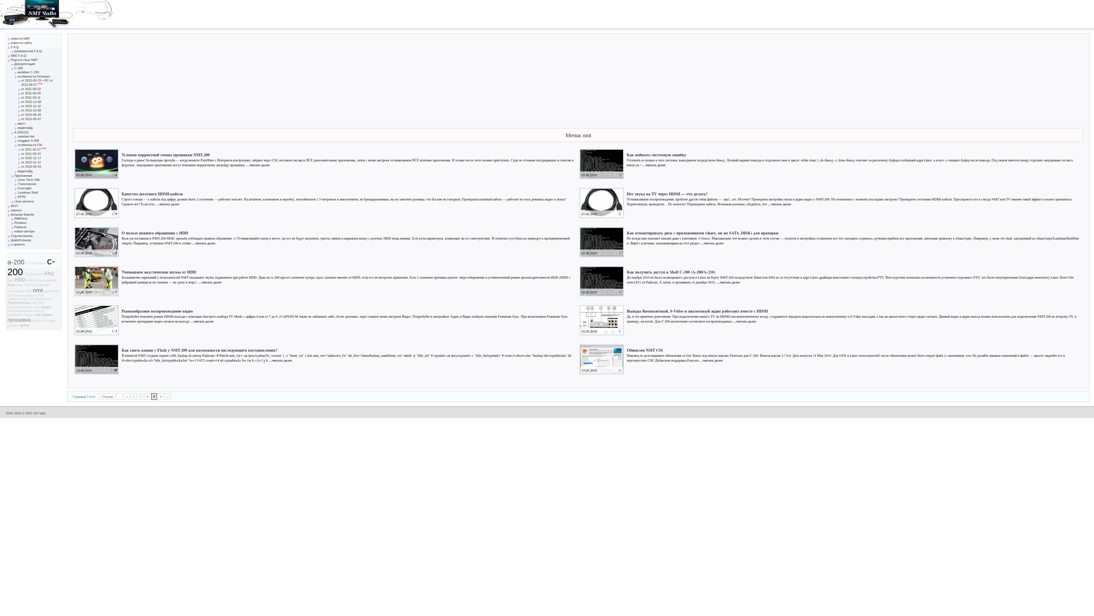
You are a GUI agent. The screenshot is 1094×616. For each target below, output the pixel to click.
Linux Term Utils (29, 179)
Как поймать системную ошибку (656, 155)
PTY (57, 291)
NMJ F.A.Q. (19, 55)
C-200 (18, 68)
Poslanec (20, 222)
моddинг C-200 (28, 72)
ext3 (41, 274)
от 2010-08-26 (31, 114)
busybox (40, 263)
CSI (26, 274)
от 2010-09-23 (31, 166)
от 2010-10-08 (31, 110)
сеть (43, 320)
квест (22, 123)
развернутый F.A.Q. (28, 51)
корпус (29, 315)
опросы (16, 210)
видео (46, 307)
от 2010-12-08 (31, 102)
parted (48, 291)
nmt (38, 290)
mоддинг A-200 (28, 140)
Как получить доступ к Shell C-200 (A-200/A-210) (671, 272)
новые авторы (24, 231)
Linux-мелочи (24, 201)
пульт (36, 320)
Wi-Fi (14, 206)
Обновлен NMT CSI (645, 350)
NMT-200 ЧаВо (35, 413)
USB (33, 303)
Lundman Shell (28, 192)
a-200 (16, 262)
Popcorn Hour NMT (24, 60)
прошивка (19, 320)
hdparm (40, 280)
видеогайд (25, 127)
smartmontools (17, 299)
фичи (24, 325)
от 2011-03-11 (30, 97)
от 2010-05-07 (31, 119)
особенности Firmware (34, 76)
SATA (11, 295)
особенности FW (30, 145)
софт (51, 320)
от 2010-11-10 (31, 106)
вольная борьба (22, 214)
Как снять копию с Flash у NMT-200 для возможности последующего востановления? (199, 350)
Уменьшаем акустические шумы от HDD (159, 272)
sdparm (31, 295)
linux (11, 285)
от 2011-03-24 (31, 153)
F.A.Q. (15, 47)
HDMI (30, 280)
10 (115, 370)
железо (39, 311)
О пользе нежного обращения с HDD (155, 233)
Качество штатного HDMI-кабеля (152, 194)
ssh (31, 299)
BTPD (22, 196)
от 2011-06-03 (31, 89)
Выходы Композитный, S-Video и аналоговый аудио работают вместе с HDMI (697, 311)
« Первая (106, 396)
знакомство (26, 136)
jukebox (51, 280)
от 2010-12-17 (31, 158)
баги (37, 307)
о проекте (18, 244)
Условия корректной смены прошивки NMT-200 (166, 155)
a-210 (29, 263)
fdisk (10, 280)
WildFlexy (21, 218)
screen (20, 295)
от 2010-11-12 (31, 162)
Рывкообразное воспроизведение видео (157, 311)
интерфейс (15, 315)
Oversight (24, 188)
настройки (43, 315)
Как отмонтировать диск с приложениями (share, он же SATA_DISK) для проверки (702, 233)
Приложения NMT (20, 307)
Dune (33, 274)
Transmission (27, 184)
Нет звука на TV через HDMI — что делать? (667, 194)
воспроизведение (20, 311)
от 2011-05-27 (33, 149)
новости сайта (21, 42)
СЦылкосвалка (21, 236)
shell (40, 295)
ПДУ (41, 303)
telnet (38, 299)
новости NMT (20, 38)
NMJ (28, 291)
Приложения (23, 175)
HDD (20, 279)
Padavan (20, 227)
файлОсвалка (21, 240)
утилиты (13, 325)
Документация (24, 64)
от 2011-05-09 (31, 93)
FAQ (49, 273)
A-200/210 (21, 132)
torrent (47, 299)
